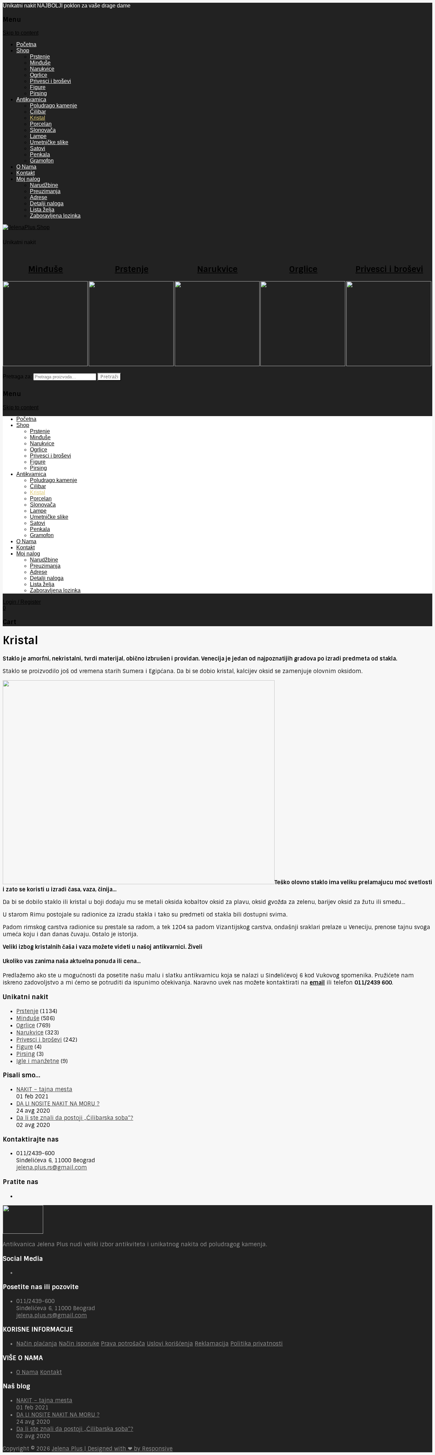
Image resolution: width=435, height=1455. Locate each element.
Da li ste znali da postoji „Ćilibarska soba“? (74, 1118)
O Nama (26, 167)
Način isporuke (79, 1343)
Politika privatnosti (256, 1343)
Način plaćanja (36, 1343)
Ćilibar (38, 112)
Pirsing (38, 93)
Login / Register (22, 602)
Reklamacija (212, 1343)
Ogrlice (38, 75)
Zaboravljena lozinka (55, 216)
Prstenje (40, 56)
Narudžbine (44, 185)
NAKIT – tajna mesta (44, 1089)
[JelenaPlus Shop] (26, 227)
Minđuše (40, 63)
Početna (26, 44)
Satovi (37, 148)
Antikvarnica (31, 99)
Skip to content (20, 33)
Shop (22, 50)
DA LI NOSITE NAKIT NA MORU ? (58, 1103)
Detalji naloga (47, 203)
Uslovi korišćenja (170, 1343)
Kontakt (25, 173)
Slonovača (43, 130)
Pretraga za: (17, 376)
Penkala (40, 154)
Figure (38, 87)
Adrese (38, 197)
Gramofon (42, 161)
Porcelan (41, 124)
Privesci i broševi (50, 81)
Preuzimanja (45, 191)
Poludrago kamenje (53, 105)
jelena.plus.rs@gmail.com (51, 1167)
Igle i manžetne (37, 1061)
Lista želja (42, 209)
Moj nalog (28, 179)
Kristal (37, 118)
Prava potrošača (123, 1343)
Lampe (38, 136)
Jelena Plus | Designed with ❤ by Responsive (112, 1448)
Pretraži (109, 377)
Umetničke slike (49, 142)
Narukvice (42, 69)
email (317, 982)
